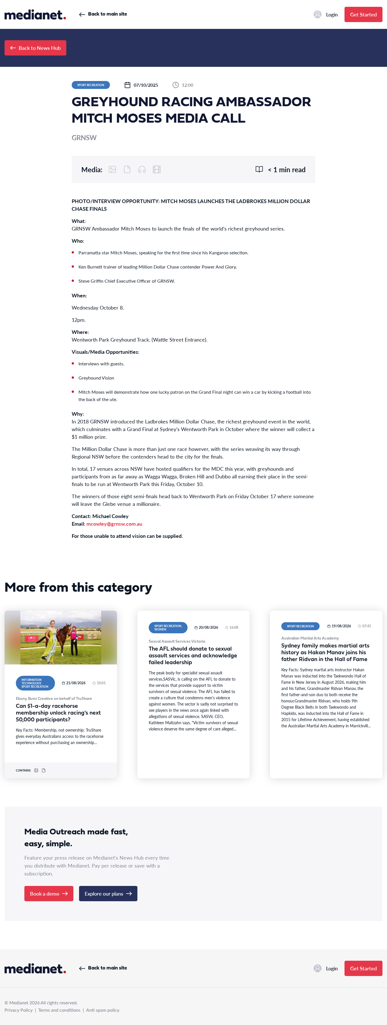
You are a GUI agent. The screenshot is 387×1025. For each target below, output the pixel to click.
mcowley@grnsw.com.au (114, 523)
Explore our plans (104, 893)
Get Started (363, 14)
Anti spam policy (102, 1010)
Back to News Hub (40, 47)
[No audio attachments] (141, 169)
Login (332, 14)
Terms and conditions (59, 1010)
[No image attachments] (112, 169)
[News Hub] (35, 14)
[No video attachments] (156, 169)
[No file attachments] (127, 169)
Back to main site (107, 14)
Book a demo (44, 893)
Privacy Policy (19, 1010)
